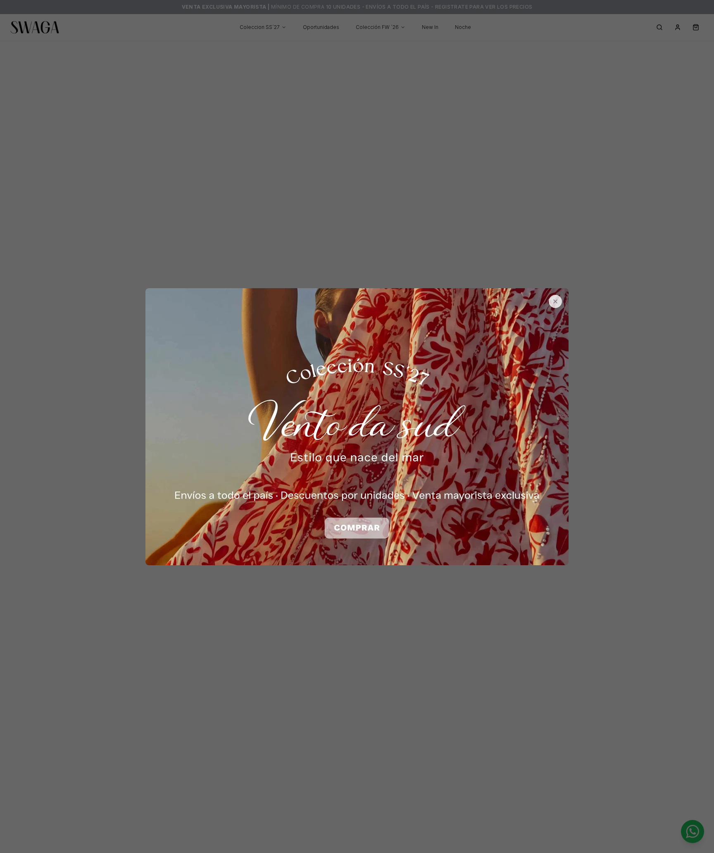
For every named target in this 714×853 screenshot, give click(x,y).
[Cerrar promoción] (555, 301)
